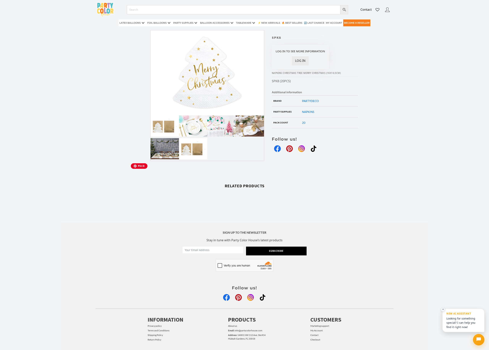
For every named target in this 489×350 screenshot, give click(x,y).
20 (303, 122)
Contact (366, 9)
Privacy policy (155, 325)
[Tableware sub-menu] (254, 23)
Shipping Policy (155, 335)
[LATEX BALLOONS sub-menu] (144, 23)
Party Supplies (183, 22)
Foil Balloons (157, 22)
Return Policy (154, 339)
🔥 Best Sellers (292, 22)
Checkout (315, 339)
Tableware (243, 22)
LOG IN (300, 61)
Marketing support (319, 325)
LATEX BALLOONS (130, 22)
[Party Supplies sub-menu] (196, 23)
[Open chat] (478, 339)
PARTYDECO (310, 101)
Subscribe (276, 251)
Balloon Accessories (215, 22)
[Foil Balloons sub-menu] (170, 23)
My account (334, 22)
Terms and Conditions (158, 330)
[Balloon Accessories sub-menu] (232, 23)
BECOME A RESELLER (357, 22)
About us (232, 325)
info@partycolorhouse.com (245, 330)
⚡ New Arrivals (269, 22)
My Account (316, 330)
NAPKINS (308, 111)
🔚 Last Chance (314, 22)
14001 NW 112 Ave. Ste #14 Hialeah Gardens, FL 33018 (247, 337)
